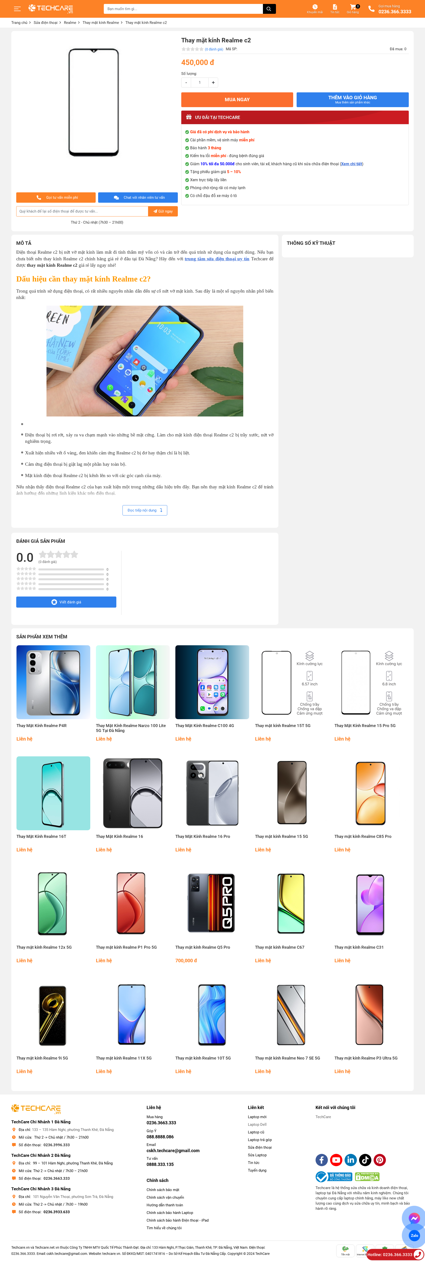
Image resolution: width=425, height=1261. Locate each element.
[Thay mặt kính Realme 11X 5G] (133, 1015)
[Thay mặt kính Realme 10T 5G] (212, 1015)
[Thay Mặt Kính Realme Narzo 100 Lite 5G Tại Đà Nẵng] (133, 682)
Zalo (414, 1235)
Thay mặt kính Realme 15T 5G (283, 725)
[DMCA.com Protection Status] (367, 1176)
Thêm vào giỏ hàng (352, 99)
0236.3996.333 (57, 1145)
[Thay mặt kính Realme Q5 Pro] (212, 904)
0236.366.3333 (395, 11)
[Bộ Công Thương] (335, 1177)
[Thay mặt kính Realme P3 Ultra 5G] (371, 1015)
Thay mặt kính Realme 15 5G (281, 836)
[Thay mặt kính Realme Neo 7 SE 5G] (292, 1015)
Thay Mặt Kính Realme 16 (119, 836)
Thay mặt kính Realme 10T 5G (203, 1058)
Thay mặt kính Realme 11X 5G (124, 1058)
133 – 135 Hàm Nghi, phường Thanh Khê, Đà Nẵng (73, 1130)
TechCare (323, 1117)
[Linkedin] (351, 1160)
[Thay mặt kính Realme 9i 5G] (53, 1015)
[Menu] (17, 9)
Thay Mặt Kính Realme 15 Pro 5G (365, 725)
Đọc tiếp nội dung (142, 510)
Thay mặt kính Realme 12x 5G (44, 947)
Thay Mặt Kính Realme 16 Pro (202, 836)
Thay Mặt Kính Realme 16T (41, 836)
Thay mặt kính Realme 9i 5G (42, 1058)
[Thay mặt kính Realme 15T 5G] (292, 682)
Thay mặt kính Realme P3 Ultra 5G (366, 1058)
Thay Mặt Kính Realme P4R (41, 725)
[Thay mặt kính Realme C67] (292, 904)
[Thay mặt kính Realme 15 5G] (292, 793)
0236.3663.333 (57, 1178)
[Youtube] (336, 1160)
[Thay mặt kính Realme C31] (371, 904)
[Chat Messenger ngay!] (414, 1218)
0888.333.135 (160, 1164)
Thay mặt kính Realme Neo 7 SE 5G (287, 1058)
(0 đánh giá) (214, 49)
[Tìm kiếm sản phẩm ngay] (269, 9)
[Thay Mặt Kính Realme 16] (133, 793)
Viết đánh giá (70, 602)
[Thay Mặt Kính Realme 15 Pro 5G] (371, 682)
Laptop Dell (257, 1124)
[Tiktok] (365, 1160)
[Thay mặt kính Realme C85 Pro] (371, 793)
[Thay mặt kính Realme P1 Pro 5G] (133, 904)
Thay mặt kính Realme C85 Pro (363, 836)
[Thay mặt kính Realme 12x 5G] (53, 904)
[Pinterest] (380, 1160)
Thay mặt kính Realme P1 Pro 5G (126, 947)
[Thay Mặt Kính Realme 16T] (53, 793)
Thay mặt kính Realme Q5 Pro (202, 947)
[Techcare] (51, 9)
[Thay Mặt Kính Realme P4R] (53, 682)
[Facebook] (322, 1160)
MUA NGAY (237, 99)
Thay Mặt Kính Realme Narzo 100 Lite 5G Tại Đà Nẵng (131, 728)
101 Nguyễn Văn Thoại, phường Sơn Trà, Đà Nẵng (73, 1197)
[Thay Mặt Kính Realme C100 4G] (212, 682)
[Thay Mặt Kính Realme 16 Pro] (212, 793)
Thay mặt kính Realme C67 (279, 947)
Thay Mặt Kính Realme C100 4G (204, 725)
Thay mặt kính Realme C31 (359, 947)
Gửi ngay (165, 211)
